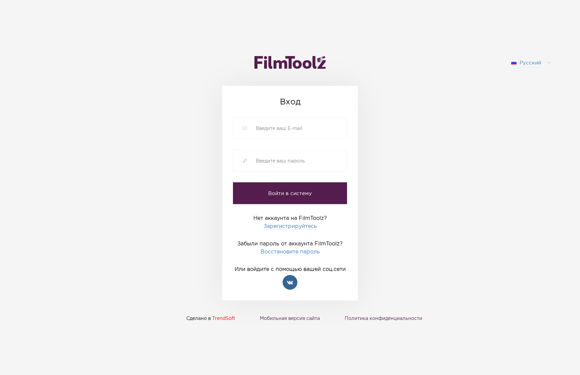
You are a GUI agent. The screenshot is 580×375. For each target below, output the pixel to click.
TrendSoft (223, 318)
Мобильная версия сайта (290, 318)
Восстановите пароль (290, 251)
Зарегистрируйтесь (290, 226)
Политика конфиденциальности (383, 318)
